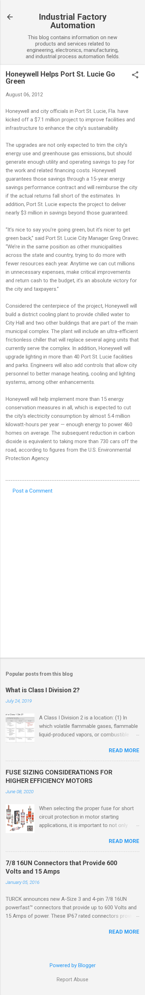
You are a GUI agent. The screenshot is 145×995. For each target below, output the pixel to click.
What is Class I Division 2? (43, 690)
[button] (135, 75)
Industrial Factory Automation (73, 21)
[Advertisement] (72, 573)
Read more (124, 750)
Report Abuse (72, 979)
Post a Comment (32, 491)
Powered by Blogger (73, 965)
